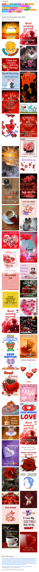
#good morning (5, 54)
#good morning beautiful (7, 52)
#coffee (4, 413)
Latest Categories (28, 566)
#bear (22, 356)
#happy (22, 485)
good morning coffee (16, 5)
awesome (4, 4)
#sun (3, 175)
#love (3, 267)
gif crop (14, 11)
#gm (3, 56)
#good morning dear (6, 285)
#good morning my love (7, 112)
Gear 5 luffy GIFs (24, 561)
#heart (4, 110)
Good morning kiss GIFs (30, 560)
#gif (3, 247)
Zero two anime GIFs (31, 561)
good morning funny (25, 5)
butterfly (15, 4)
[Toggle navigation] (36, 1)
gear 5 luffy (28, 7)
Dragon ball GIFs (23, 564)
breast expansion (22, 7)
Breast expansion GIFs (16, 561)
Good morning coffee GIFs (7, 560)
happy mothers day (19, 9)
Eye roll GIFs (6, 564)
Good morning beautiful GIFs (28, 559)
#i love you (4, 86)
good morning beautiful (6, 5)
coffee (20, 4)
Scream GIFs (11, 564)
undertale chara (12, 9)
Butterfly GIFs (25, 558)
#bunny (4, 438)
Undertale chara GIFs (6, 563)
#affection (4, 270)
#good (4, 37)
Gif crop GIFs (16, 564)
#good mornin (23, 311)
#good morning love (6, 88)
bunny (11, 4)
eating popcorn (33, 9)
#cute (4, 412)
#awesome (22, 507)
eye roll (6, 11)
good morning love (14, 7)
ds (2, 11)
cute (23, 4)
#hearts (4, 142)
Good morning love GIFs (6, 561)
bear (8, 4)
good (26, 4)
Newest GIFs (22, 566)
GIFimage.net (3, 13)
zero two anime (5, 9)
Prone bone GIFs (23, 563)
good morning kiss (5, 7)
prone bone (27, 9)
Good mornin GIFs (17, 559)
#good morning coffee (6, 365)
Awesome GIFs (6, 558)
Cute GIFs (3, 559)
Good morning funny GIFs (19, 560)
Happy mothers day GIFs (15, 563)
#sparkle (22, 397)
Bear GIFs (13, 558)
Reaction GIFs (10, 566)
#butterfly (4, 490)
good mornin (31, 4)
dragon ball (19, 11)
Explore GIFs (4, 566)
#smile (22, 353)
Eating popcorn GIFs (31, 563)
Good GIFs (9, 559)
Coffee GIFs (32, 558)
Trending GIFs (16, 566)
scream (10, 11)
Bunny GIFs (19, 558)
